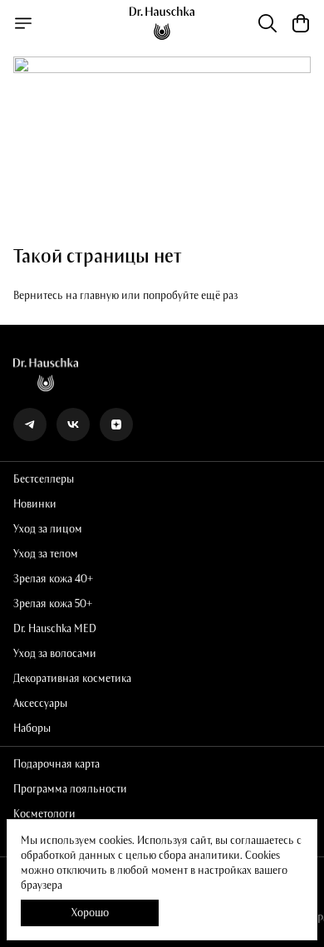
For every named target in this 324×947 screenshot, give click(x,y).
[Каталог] (23, 23)
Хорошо (90, 913)
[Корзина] (301, 23)
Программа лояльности (70, 789)
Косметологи (44, 814)
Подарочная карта (56, 764)
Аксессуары (40, 703)
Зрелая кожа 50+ (52, 604)
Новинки (34, 504)
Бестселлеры (43, 479)
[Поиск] (267, 23)
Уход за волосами (54, 654)
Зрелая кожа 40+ (53, 579)
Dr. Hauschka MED (54, 629)
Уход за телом (45, 554)
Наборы (32, 728)
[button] (30, 424)
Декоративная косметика (72, 678)
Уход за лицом (47, 529)
